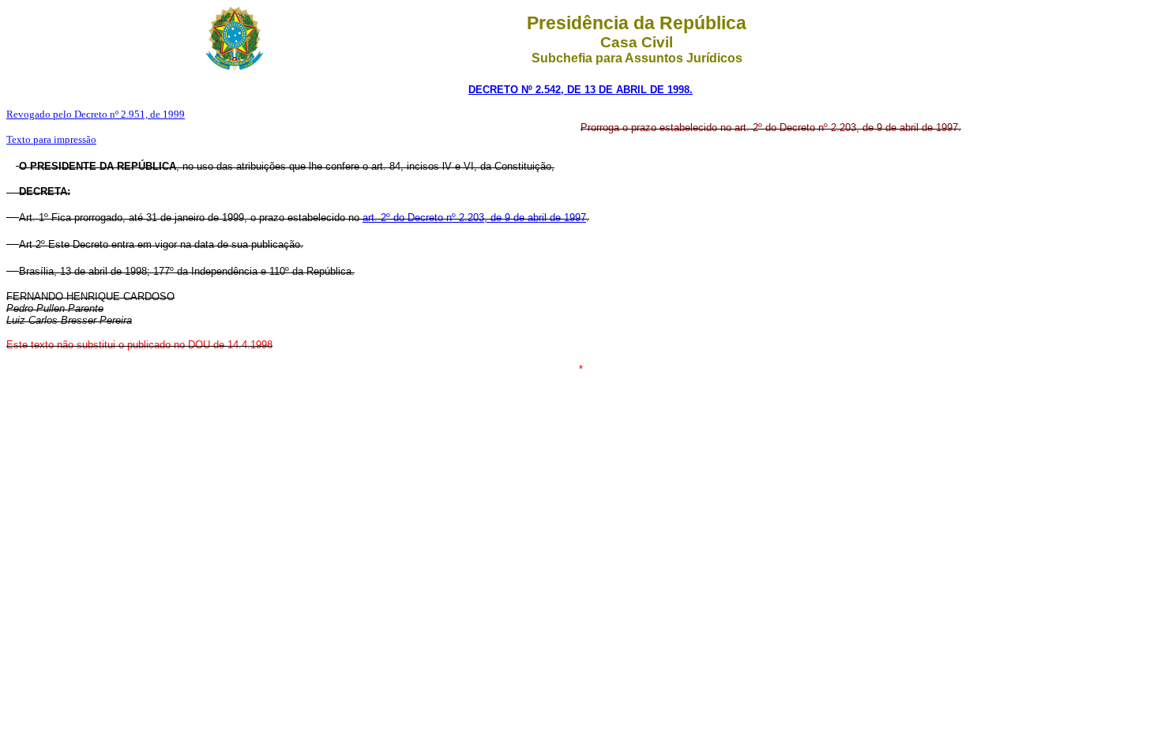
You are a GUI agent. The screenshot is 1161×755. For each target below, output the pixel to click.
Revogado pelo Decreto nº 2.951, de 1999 (95, 114)
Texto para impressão (51, 139)
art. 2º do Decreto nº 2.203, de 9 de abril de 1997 (474, 217)
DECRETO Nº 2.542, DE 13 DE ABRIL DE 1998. (580, 90)
